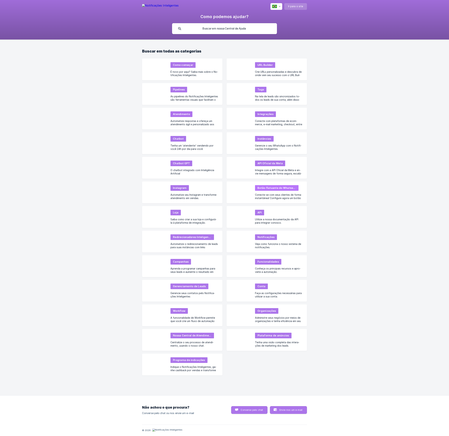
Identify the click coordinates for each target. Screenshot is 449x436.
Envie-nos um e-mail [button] (290, 409)
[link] (182, 69)
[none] (160, 6)
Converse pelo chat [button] (252, 409)
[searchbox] (224, 28)
